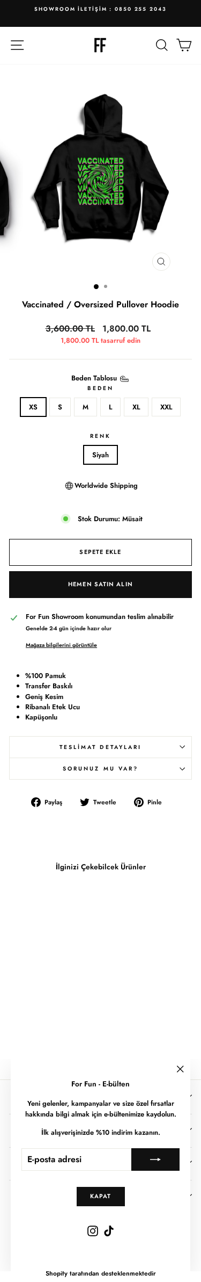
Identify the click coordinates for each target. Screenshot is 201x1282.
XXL (166, 407)
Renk (100, 436)
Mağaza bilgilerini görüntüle (61, 645)
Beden (100, 388)
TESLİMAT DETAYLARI (100, 747)
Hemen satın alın (100, 584)
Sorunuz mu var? (100, 769)
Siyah (100, 455)
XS (33, 407)
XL (136, 407)
